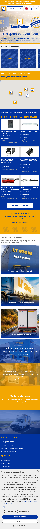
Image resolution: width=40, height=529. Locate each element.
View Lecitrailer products (20, 402)
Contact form (7, 445)
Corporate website (8, 451)
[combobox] (38, 471)
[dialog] (20, 499)
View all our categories (20, 222)
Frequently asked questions (12, 448)
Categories (5, 460)
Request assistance (20, 379)
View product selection (20, 205)
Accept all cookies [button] (20, 517)
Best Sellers (5, 463)
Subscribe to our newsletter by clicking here (21, 2)
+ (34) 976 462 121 (7, 442)
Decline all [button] (20, 521)
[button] (25, 89)
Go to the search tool (20, 354)
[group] (9, 58)
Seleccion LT (6, 466)
